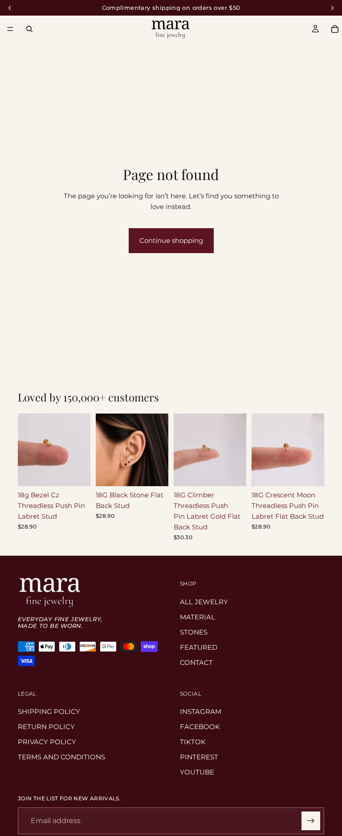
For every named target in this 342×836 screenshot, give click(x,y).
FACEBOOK (200, 726)
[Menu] (10, 29)
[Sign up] (310, 820)
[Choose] (77, 472)
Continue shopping (171, 240)
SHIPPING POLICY (49, 711)
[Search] (29, 29)
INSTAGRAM (200, 711)
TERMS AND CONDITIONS (61, 757)
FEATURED (198, 647)
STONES (194, 632)
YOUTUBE (197, 772)
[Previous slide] (27, 450)
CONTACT (196, 662)
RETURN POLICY (46, 726)
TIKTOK (193, 742)
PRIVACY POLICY (47, 742)
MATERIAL (197, 617)
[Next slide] (80, 450)
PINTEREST (199, 757)
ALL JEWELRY (204, 602)
